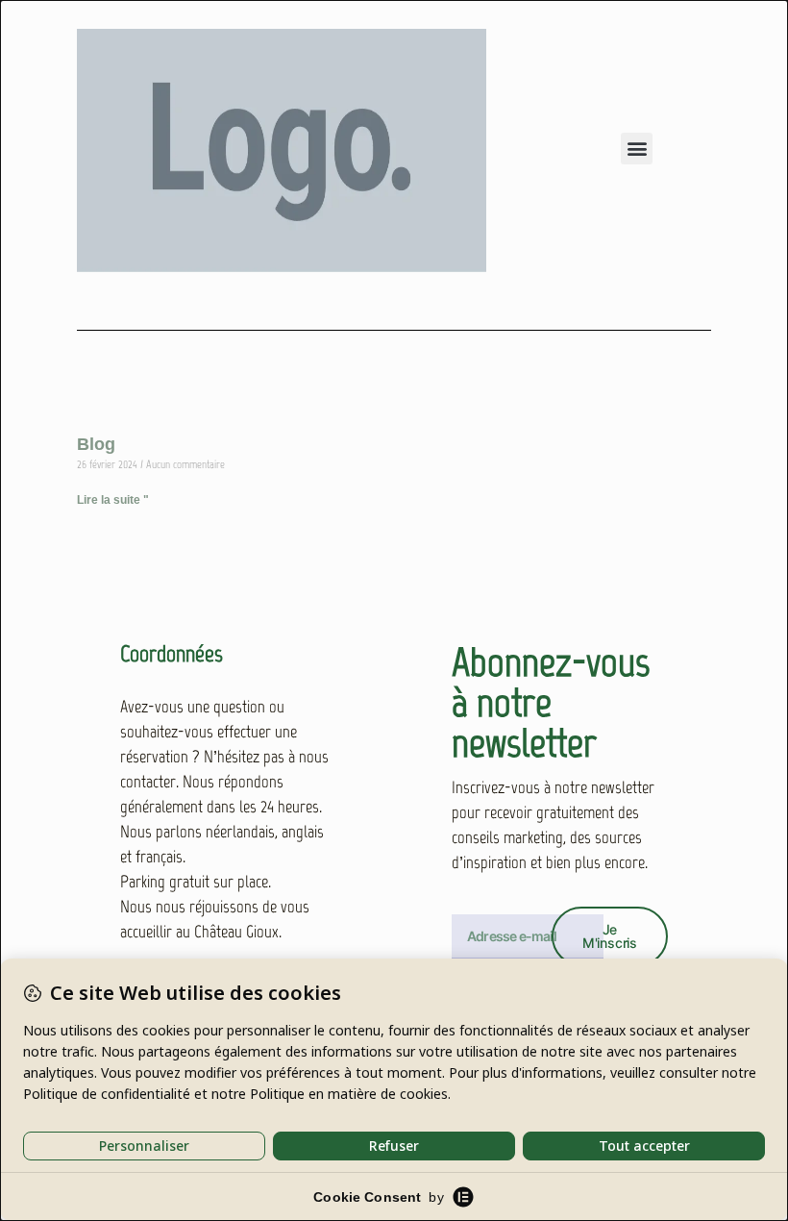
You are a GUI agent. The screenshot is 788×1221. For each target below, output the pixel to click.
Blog (96, 444)
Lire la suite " (113, 500)
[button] (637, 148)
